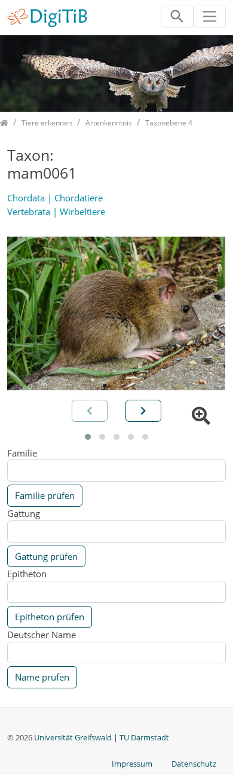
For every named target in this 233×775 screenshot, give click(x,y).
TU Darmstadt (144, 737)
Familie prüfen (45, 495)
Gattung (23, 513)
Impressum (132, 763)
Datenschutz (193, 763)
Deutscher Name (41, 635)
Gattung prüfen (46, 556)
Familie (22, 453)
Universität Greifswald (74, 737)
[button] (88, 437)
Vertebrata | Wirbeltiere (56, 212)
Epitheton (27, 574)
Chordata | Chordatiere (55, 198)
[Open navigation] (210, 16)
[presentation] (143, 411)
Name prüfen (42, 677)
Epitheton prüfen (49, 617)
